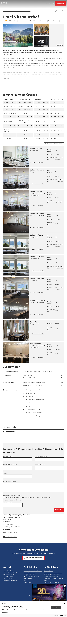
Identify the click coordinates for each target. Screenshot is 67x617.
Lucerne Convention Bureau (33, 571)
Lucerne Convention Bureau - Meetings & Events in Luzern (16, 11)
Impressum (27, 582)
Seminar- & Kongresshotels (53, 573)
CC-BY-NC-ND (30, 46)
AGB (25, 580)
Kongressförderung (30, 575)
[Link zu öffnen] (29, 596)
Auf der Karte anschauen (57, 427)
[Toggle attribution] (63, 45)
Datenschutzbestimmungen (25, 497)
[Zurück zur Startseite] (4, 3)
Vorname (41, 456)
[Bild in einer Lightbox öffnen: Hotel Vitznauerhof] (41, 29)
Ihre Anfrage (10, 481)
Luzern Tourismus (29, 573)
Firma (8, 456)
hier (25, 76)
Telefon (5, 473)
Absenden (59, 510)
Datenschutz (28, 578)
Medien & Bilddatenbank (32, 577)
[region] (56, 35)
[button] (46, 162)
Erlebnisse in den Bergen (52, 582)
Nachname (10, 464)
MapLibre (59, 45)
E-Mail (40, 464)
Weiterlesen (6, 78)
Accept (56, 607)
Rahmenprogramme (51, 577)
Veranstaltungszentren (51, 575)
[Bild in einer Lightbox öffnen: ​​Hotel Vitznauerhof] (18, 35)
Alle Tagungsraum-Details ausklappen (54, 143)
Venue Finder (48, 571)
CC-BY (15, 188)
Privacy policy (5, 612)
